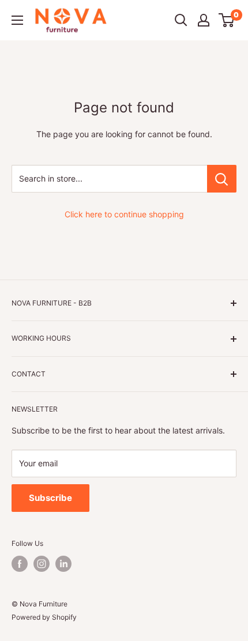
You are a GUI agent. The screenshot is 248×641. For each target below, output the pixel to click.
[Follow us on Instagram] (41, 564)
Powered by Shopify (44, 617)
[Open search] (181, 20)
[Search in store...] (221, 179)
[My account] (203, 20)
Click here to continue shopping (124, 214)
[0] (227, 20)
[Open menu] (17, 20)
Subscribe (50, 497)
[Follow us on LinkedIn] (63, 564)
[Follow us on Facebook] (20, 564)
